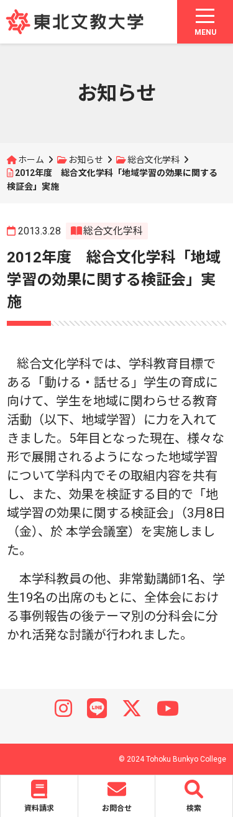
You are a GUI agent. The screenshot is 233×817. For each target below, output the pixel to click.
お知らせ (85, 160)
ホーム (31, 160)
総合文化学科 (153, 160)
